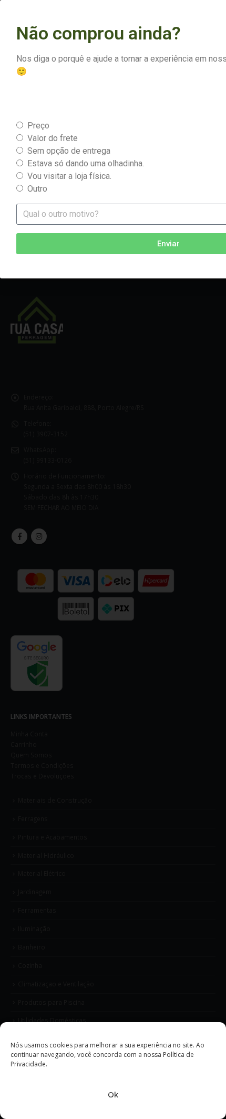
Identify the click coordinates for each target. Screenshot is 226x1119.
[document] (113, 559)
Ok (113, 1094)
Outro (37, 189)
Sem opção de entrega (68, 151)
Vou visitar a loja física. (69, 176)
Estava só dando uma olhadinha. (85, 163)
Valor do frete (52, 138)
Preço (38, 126)
